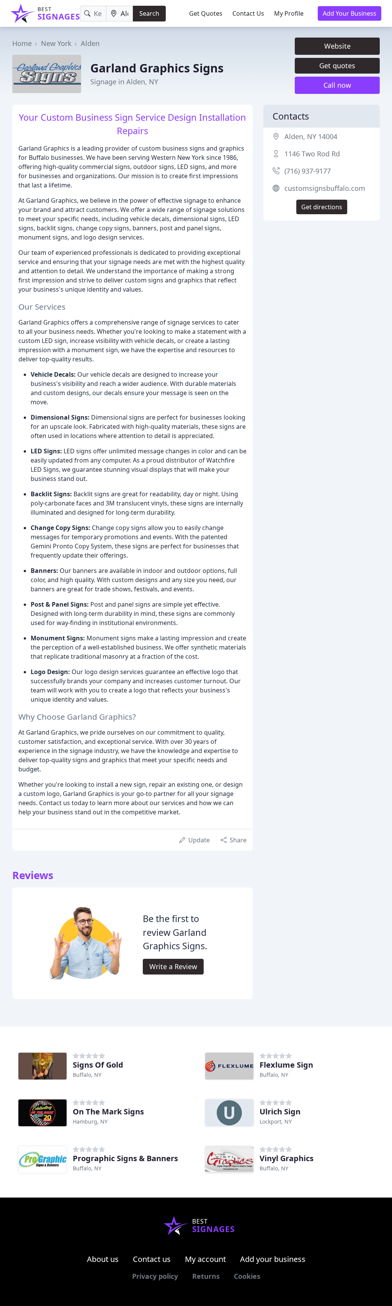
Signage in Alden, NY (124, 81)
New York (56, 43)
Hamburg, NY (90, 1121)
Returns (206, 1276)
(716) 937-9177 (307, 171)
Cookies (247, 1276)
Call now (337, 85)
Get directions (321, 207)
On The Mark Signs (108, 1111)
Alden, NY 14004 (310, 136)
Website (337, 46)
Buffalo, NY (87, 1074)
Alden (90, 43)
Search (149, 13)
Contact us (152, 1259)
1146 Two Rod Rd (312, 153)
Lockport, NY (276, 1121)
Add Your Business (349, 13)
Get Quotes (205, 13)
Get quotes (337, 65)
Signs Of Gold (98, 1065)
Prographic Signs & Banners (125, 1158)
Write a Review (173, 966)
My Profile (289, 13)
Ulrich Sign (280, 1111)
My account (205, 1259)
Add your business (272, 1259)
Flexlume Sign (286, 1065)
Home (22, 43)
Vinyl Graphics (287, 1158)
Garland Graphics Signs (157, 68)
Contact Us (248, 13)
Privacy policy (155, 1276)
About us (103, 1259)
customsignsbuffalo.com (324, 188)
